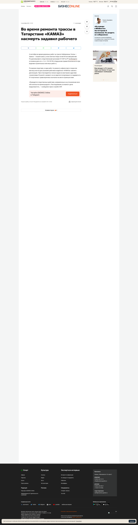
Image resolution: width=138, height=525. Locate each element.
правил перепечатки (76, 517)
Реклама (43, 488)
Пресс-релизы (24, 483)
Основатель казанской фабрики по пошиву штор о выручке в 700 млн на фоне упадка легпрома (104, 39)
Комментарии (51, 110)
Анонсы (43, 475)
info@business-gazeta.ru (101, 481)
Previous (95, 44)
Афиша (23, 475)
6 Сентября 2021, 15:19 (27, 23)
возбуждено (73, 59)
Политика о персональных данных (69, 511)
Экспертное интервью (70, 470)
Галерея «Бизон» (65, 490)
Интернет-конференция (67, 475)
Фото (42, 480)
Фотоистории (44, 483)
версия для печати (76, 101)
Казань (91, 1)
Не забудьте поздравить (67, 477)
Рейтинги (63, 480)
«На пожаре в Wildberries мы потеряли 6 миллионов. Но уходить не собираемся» (104, 30)
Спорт (25, 470)
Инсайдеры (64, 483)
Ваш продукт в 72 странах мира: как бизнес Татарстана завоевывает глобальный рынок (105, 70)
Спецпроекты (65, 488)
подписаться (72, 94)
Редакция (24, 488)
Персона (23, 477)
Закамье (29, 6)
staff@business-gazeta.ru (101, 492)
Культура (45, 470)
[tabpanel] (105, 30)
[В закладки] (87, 27)
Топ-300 (63, 493)
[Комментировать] (87, 22)
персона (97, 16)
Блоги (22, 480)
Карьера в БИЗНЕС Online (27, 490)
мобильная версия (67, 504)
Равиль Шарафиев (107, 20)
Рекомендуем (98, 65)
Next (115, 44)
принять (132, 521)
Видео (42, 477)
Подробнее (79, 521)
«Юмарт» (105, 21)
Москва (101, 1)
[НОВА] (42, 6)
